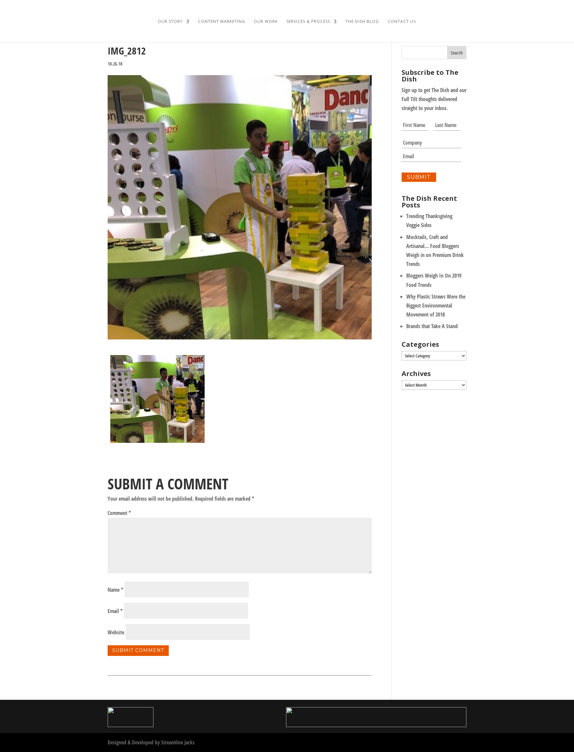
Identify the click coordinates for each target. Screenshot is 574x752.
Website (116, 632)
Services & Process (308, 21)
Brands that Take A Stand (432, 326)
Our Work (266, 21)
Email (115, 611)
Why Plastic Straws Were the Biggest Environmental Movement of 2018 (435, 305)
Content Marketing (221, 21)
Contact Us (402, 21)
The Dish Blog (362, 21)
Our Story (170, 21)
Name (115, 589)
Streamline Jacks (178, 742)
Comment (119, 513)
